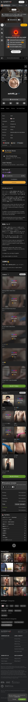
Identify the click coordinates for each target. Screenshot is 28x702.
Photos (21, 5)
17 (16, 441)
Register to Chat (15, 51)
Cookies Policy (17, 646)
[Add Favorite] (2, 25)
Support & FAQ (17, 658)
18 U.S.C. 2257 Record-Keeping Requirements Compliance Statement (13, 691)
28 (4, 457)
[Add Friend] (17, 103)
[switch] (13, 487)
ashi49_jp (3, 601)
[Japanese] (3, 606)
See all (22, 274)
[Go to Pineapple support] (2, 686)
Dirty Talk (7, 143)
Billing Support (17, 661)
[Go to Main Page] (8, 1)
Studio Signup (4, 661)
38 (4, 409)
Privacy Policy (17, 638)
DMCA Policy (17, 643)
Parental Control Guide (19, 648)
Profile (2, 108)
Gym (14, 143)
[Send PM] (24, 103)
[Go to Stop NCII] (9, 686)
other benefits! (18, 49)
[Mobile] (7, 606)
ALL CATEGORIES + (6, 625)
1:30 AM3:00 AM (19, 504)
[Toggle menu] (1, 2)
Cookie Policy (17, 696)
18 (16, 457)
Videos (14, 5)
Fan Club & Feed (21, 108)
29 (4, 472)
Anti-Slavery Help (18, 651)
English (21, 631)
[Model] (25, 66)
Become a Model (4, 658)
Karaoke (21, 143)
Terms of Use (17, 641)
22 (16, 425)
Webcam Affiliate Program (6, 663)
